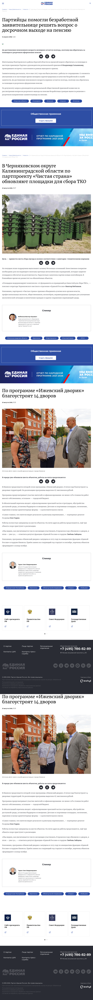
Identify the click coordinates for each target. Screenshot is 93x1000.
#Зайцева (84, 588)
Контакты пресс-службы (29, 653)
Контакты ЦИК (9, 652)
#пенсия (50, 101)
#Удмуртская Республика (15, 588)
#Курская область (20, 101)
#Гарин (71, 588)
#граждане (37, 101)
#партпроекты (51, 338)
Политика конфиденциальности (13, 684)
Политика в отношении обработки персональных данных (21, 686)
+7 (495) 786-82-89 (75, 649)
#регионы (36, 338)
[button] (46, 633)
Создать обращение (46, 121)
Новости (25, 9)
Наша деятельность (15, 9)
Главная (4, 9)
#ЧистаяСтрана (67, 338)
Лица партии (27, 646)
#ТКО (83, 338)
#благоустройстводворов (52, 588)
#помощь (76, 101)
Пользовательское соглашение (12, 682)
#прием (63, 101)
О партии (7, 646)
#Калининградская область (17, 338)
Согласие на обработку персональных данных (17, 687)
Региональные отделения (46, 647)
